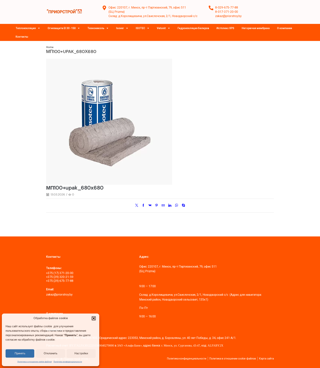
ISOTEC (140, 28)
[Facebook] (143, 205)
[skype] (182, 205)
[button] (94, 318)
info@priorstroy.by (58, 302)
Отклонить (50, 353)
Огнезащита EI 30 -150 (62, 28)
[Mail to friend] (163, 205)
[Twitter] (137, 205)
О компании (284, 28)
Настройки (81, 353)
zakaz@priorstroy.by (228, 16)
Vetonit (161, 28)
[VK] (150, 205)
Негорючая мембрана (256, 28)
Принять (20, 353)
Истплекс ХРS (225, 28)
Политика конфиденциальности (68, 361)
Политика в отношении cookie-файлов (34, 361)
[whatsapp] (176, 205)
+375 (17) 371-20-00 (59, 273)
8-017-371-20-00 (226, 12)
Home (50, 47)
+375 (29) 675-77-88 (59, 281)
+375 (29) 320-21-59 (59, 277)
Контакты (22, 36)
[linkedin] (169, 205)
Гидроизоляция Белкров (193, 28)
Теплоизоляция (26, 28)
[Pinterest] (156, 205)
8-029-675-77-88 (226, 7)
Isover (120, 28)
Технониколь (95, 28)
